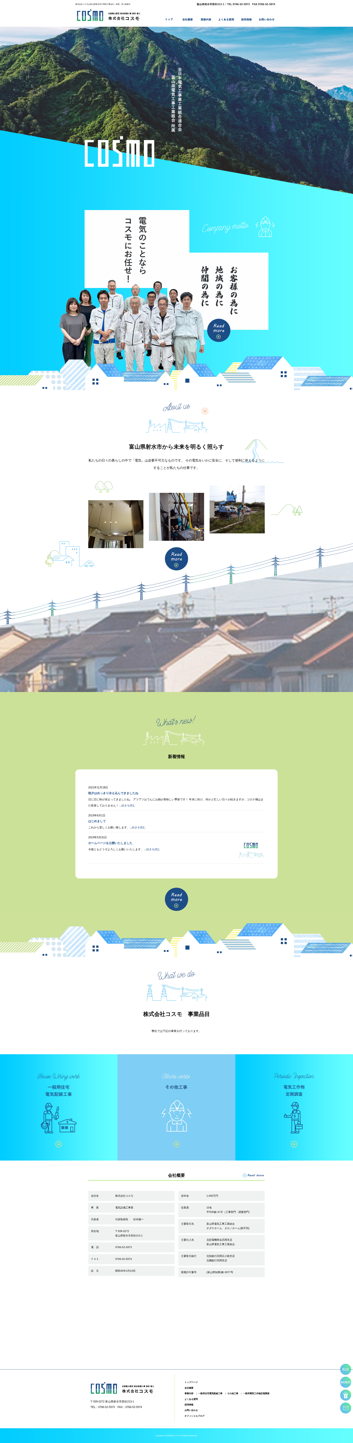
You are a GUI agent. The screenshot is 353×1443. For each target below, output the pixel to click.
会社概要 (187, 19)
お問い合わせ (267, 19)
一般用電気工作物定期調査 (256, 1393)
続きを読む (128, 805)
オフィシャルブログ (194, 1416)
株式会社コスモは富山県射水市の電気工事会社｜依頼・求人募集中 (103, 4)
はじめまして (97, 821)
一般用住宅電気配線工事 (210, 1393)
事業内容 (189, 1393)
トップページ (169, 19)
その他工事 (232, 1393)
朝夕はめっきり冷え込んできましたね (113, 793)
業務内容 (206, 19)
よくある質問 (226, 19)
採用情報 (246, 19)
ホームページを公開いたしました (110, 843)
